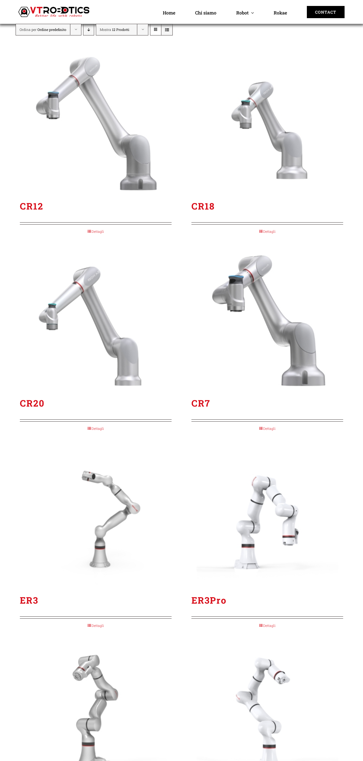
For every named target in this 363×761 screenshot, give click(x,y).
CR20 (32, 403)
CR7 (200, 403)
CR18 (203, 206)
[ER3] (96, 517)
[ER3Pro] (267, 517)
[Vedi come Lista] (166, 29)
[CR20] (96, 320)
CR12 (31, 206)
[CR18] (267, 123)
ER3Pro (209, 600)
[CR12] (96, 123)
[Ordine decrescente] (88, 29)
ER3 (29, 600)
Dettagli (98, 231)
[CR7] (267, 320)
